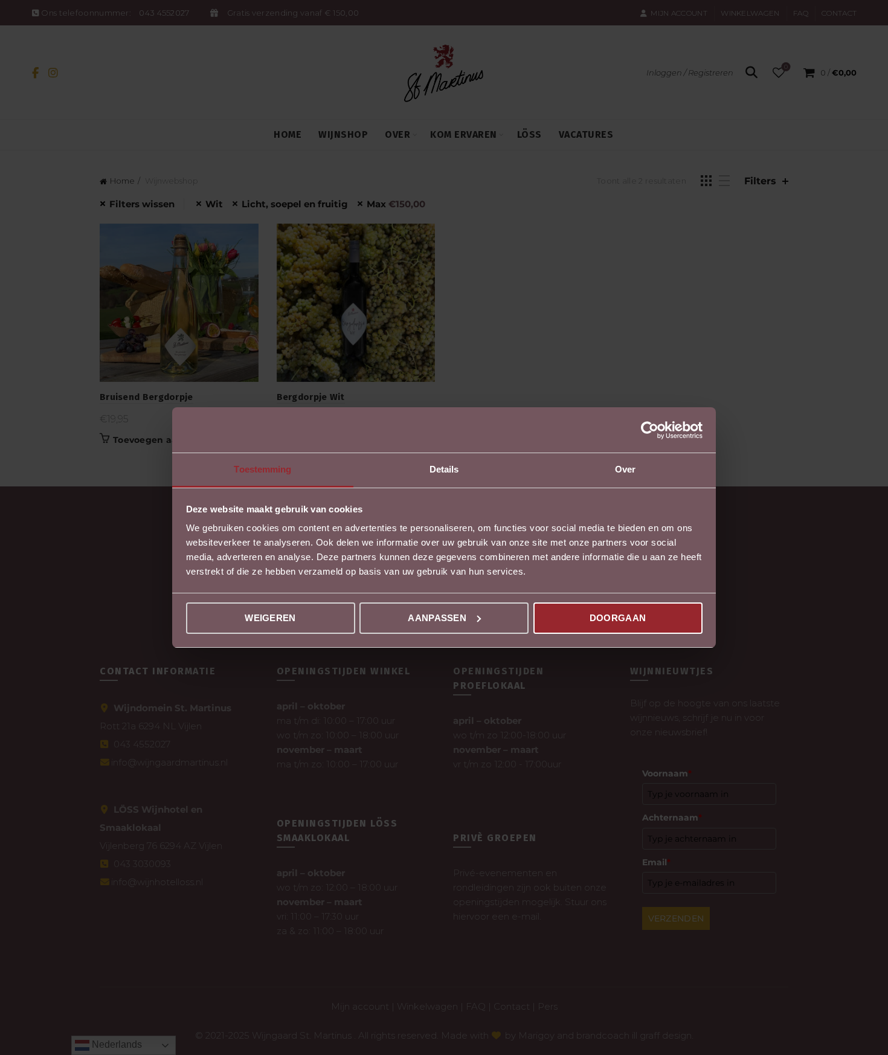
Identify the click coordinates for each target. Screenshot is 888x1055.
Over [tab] (625, 469)
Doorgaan (618, 618)
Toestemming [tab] (262, 469)
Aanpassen (437, 618)
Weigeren (270, 618)
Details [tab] (444, 469)
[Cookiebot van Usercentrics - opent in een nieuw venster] (650, 430)
